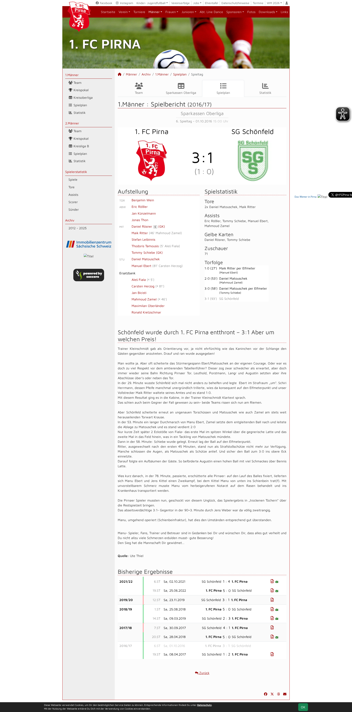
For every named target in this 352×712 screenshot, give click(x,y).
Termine (258, 3)
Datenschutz (204, 704)
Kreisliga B (81, 146)
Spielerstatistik (76, 172)
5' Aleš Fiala (170, 246)
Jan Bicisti (139, 293)
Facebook (105, 3)
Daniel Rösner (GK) (148, 226)
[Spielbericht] (272, 581)
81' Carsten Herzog (168, 266)
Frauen (170, 12)
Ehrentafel (211, 3)
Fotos (251, 12)
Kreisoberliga (83, 97)
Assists (73, 194)
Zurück (203, 673)
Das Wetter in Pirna (306, 196)
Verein (123, 12)
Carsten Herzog (143, 286)
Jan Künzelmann (144, 213)
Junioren (188, 12)
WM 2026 (273, 3)
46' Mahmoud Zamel (165, 233)
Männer (154, 12)
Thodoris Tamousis (145, 246)
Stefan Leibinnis (143, 239)
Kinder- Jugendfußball (150, 3)
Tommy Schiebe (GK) (147, 252)
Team (77, 82)
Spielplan (80, 105)
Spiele (72, 179)
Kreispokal (81, 90)
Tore (71, 187)
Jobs (196, 3)
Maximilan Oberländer (148, 306)
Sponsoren (234, 12)
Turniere (139, 12)
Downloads (267, 12)
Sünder (73, 209)
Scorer (73, 202)
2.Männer (72, 123)
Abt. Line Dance (211, 12)
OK (303, 707)
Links (284, 12)
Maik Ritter (140, 233)
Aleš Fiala (139, 279)
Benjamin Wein (143, 200)
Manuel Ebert (141, 266)
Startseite (108, 12)
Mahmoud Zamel (144, 299)
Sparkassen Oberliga (181, 92)
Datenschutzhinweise (235, 3)
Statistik (79, 112)
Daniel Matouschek (146, 259)
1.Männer (72, 75)
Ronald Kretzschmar (146, 312)
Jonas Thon (140, 220)
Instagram (126, 3)
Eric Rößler (140, 206)
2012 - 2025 (77, 228)
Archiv (69, 220)
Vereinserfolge (180, 3)
